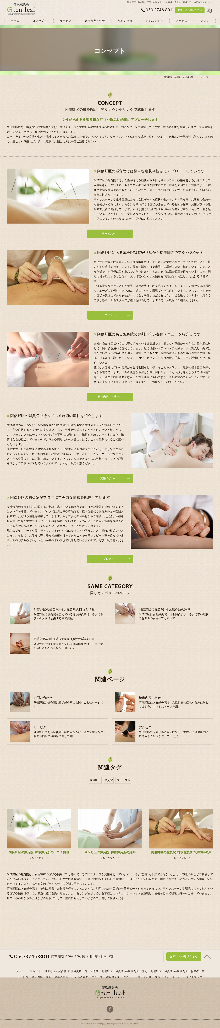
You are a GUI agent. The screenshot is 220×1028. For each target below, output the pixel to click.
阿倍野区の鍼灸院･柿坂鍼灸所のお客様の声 (178, 971)
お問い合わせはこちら (190, 10)
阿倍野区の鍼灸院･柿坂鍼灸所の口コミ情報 (71, 971)
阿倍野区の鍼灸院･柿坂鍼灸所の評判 (124, 971)
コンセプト (123, 780)
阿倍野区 (95, 780)
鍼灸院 (108, 780)
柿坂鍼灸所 (113, 977)
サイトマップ (194, 977)
